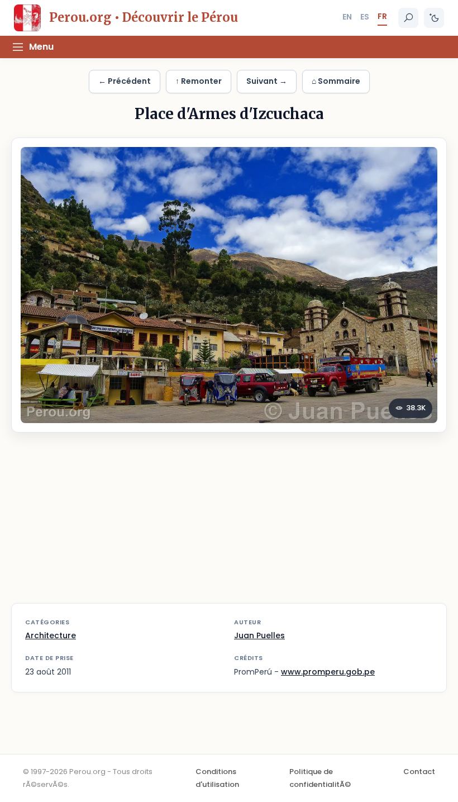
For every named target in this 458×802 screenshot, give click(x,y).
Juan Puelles (259, 635)
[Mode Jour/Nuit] (434, 18)
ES (364, 16)
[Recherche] (408, 18)
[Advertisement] (229, 525)
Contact (419, 771)
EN (347, 16)
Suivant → (266, 81)
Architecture (50, 635)
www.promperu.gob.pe (328, 671)
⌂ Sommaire (336, 81)
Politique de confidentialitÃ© (320, 777)
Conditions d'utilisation (217, 777)
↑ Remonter (198, 81)
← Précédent (124, 81)
